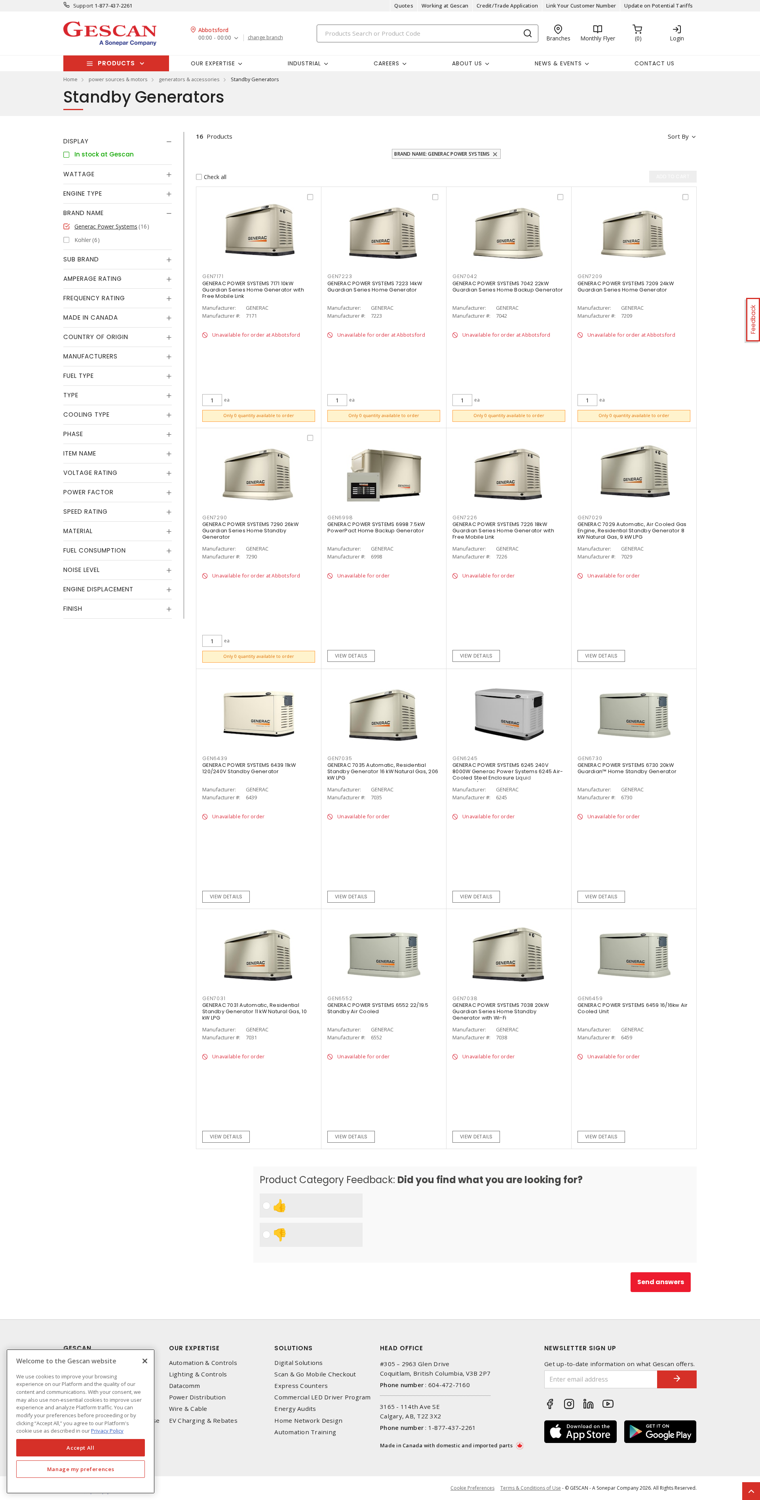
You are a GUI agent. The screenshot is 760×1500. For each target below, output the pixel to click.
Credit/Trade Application (507, 5)
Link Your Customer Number (581, 5)
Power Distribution (197, 1397)
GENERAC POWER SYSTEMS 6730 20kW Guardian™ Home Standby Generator (627, 768)
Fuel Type (78, 376)
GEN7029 (590, 517)
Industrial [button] (304, 63)
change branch (265, 37)
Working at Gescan (445, 5)
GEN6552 (339, 998)
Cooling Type (86, 414)
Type (70, 395)
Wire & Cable (188, 1408)
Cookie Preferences (472, 1488)
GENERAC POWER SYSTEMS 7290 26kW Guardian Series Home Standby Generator (250, 530)
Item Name (79, 453)
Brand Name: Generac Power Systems (442, 154)
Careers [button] (386, 63)
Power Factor (88, 492)
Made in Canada (90, 317)
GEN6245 (464, 758)
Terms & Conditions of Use (530, 1488)
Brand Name (83, 213)
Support (83, 5)
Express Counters (301, 1385)
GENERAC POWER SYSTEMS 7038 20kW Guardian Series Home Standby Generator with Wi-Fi (500, 1011)
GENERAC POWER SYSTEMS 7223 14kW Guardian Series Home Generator (374, 286)
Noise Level (81, 570)
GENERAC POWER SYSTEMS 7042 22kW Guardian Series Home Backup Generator (507, 286)
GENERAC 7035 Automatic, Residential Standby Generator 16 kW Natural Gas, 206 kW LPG (382, 771)
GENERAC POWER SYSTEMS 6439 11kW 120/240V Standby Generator (249, 768)
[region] (80, 1421)
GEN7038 (464, 998)
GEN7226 (464, 517)
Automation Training (305, 1432)
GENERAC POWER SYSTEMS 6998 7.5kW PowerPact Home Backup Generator (376, 527)
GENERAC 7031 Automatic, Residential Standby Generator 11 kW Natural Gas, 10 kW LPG (254, 1011)
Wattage (79, 174)
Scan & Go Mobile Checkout (315, 1374)
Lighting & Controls (198, 1374)
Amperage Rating (92, 278)
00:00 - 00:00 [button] (214, 37)
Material (78, 531)
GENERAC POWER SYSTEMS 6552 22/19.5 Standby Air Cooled (378, 1008)
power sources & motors (118, 79)
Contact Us (654, 63)
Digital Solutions (298, 1363)
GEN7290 (214, 517)
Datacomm (184, 1385)
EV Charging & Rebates (203, 1420)
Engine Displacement (98, 589)
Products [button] (116, 63)
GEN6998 (340, 517)
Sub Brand (81, 259)
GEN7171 (212, 276)
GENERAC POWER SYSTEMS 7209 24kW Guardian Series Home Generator (626, 286)
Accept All (80, 1447)
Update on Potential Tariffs (658, 5)
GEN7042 (464, 276)
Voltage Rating (90, 473)
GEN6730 (590, 758)
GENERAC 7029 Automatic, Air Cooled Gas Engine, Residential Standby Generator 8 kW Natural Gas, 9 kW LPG (632, 530)
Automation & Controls (203, 1363)
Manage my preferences (80, 1469)
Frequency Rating (94, 298)
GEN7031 (213, 998)
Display (76, 141)
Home (70, 79)
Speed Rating (85, 511)
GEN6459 (590, 998)
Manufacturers (90, 356)
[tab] (117, 141)
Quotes (403, 5)
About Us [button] (467, 63)
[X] (145, 1361)
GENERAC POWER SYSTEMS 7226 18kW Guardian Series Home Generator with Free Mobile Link (503, 530)
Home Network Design (308, 1420)
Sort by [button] (678, 136)
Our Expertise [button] (213, 63)
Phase (73, 434)
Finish (72, 608)
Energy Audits (295, 1408)
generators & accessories (189, 79)
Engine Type (82, 193)
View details (351, 655)
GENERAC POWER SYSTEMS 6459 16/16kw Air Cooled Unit (633, 1008)
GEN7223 (339, 276)
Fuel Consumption (94, 550)
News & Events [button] (558, 63)
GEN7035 (339, 758)
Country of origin (95, 337)
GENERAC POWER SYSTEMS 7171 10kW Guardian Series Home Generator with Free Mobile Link (253, 289)
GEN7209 (590, 276)
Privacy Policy (107, 1430)
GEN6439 (214, 758)
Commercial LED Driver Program (322, 1397)
